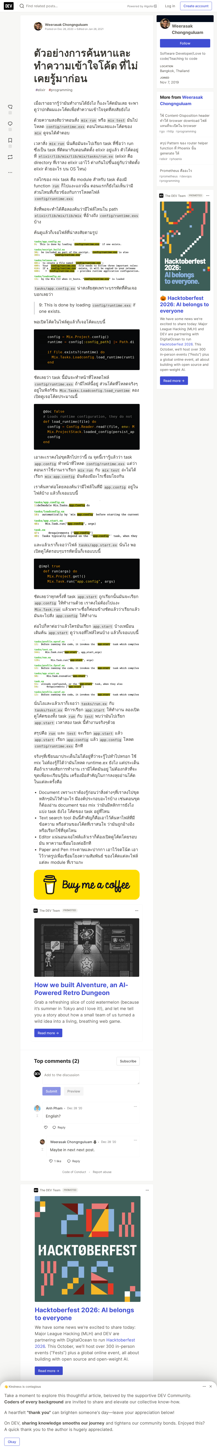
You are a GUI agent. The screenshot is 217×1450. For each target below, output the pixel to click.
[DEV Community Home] (8, 6)
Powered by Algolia (140, 6)
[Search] (22, 6)
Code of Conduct (74, 1172)
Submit (51, 1091)
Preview (73, 1091)
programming (60, 90)
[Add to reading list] (10, 142)
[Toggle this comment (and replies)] (38, 1115)
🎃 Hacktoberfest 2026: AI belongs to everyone (184, 304)
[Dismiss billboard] (211, 1386)
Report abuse (102, 1172)
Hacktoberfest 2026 (176, 344)
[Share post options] (10, 172)
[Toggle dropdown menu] (136, 910)
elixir (40, 90)
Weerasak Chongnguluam (66, 24)
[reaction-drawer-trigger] (10, 109)
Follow (185, 43)
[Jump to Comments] (10, 125)
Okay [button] (12, 1442)
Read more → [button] (48, 1033)
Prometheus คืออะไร (175, 175)
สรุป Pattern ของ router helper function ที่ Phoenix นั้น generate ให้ (183, 151)
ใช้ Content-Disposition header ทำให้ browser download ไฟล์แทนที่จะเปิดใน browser (184, 123)
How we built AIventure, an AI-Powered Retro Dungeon (81, 989)
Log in (170, 6)
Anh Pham (54, 1108)
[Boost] (10, 157)
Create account (196, 6)
